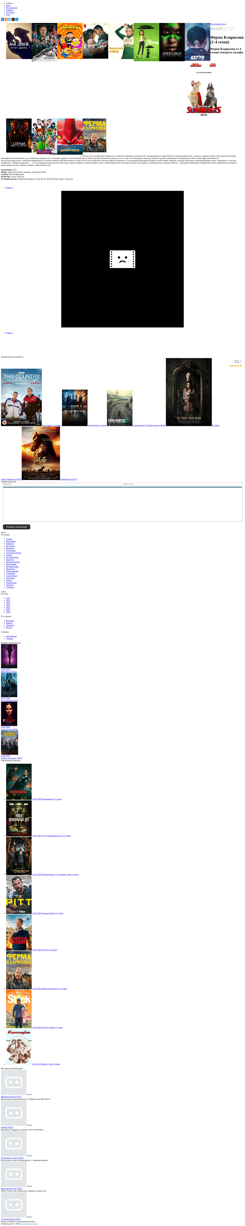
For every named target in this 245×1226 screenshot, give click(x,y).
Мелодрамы (11, 564)
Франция (10, 625)
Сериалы (10, 587)
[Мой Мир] (16, 19)
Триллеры (10, 578)
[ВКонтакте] (2, 19)
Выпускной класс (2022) (11, 1188)
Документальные (13, 553)
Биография (11, 541)
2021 (8, 607)
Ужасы (9, 580)
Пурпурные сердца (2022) (12, 1158)
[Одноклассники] (6, 19)
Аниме (9, 539)
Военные (10, 548)
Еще (8, 15)
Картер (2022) (7, 1127)
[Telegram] (9, 19)
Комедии (10, 560)
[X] (13, 19)
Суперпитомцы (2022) (10, 1219)
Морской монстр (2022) (11, 1097)
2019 (8, 612)
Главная (9, 10)
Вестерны (10, 546)
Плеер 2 (9, 333)
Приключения (12, 571)
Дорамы (9, 638)
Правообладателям (29, 1224)
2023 (8, 603)
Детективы (11, 550)
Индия (9, 627)
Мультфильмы (12, 566)
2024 (8, 600)
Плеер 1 (9, 187)
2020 (8, 610)
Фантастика (11, 583)
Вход (8, 5)
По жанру (10, 12)
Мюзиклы (10, 569)
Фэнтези (10, 585)
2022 (8, 605)
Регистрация (11, 8)
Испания (10, 621)
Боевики (10, 544)
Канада (9, 623)
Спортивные (11, 576)
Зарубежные (11, 636)
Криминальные (13, 562)
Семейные (10, 573)
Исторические (12, 557)
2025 (8, 598)
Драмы (9, 555)
